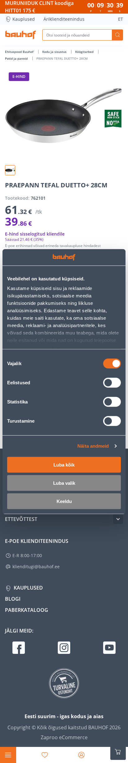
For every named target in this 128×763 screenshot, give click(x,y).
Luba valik (64, 482)
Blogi (13, 598)
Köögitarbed (84, 51)
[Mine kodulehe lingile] (20, 35)
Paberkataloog (26, 610)
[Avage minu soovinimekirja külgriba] (45, 755)
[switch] (112, 382)
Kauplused (23, 19)
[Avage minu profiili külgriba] (81, 755)
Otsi (117, 34)
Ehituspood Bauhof (19, 51)
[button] (10, 170)
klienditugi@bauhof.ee (36, 566)
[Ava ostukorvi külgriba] (118, 752)
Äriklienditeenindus (64, 19)
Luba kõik (64, 464)
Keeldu (64, 501)
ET (120, 19)
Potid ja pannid (17, 58)
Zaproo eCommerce (64, 737)
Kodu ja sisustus (54, 51)
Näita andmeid (93, 446)
